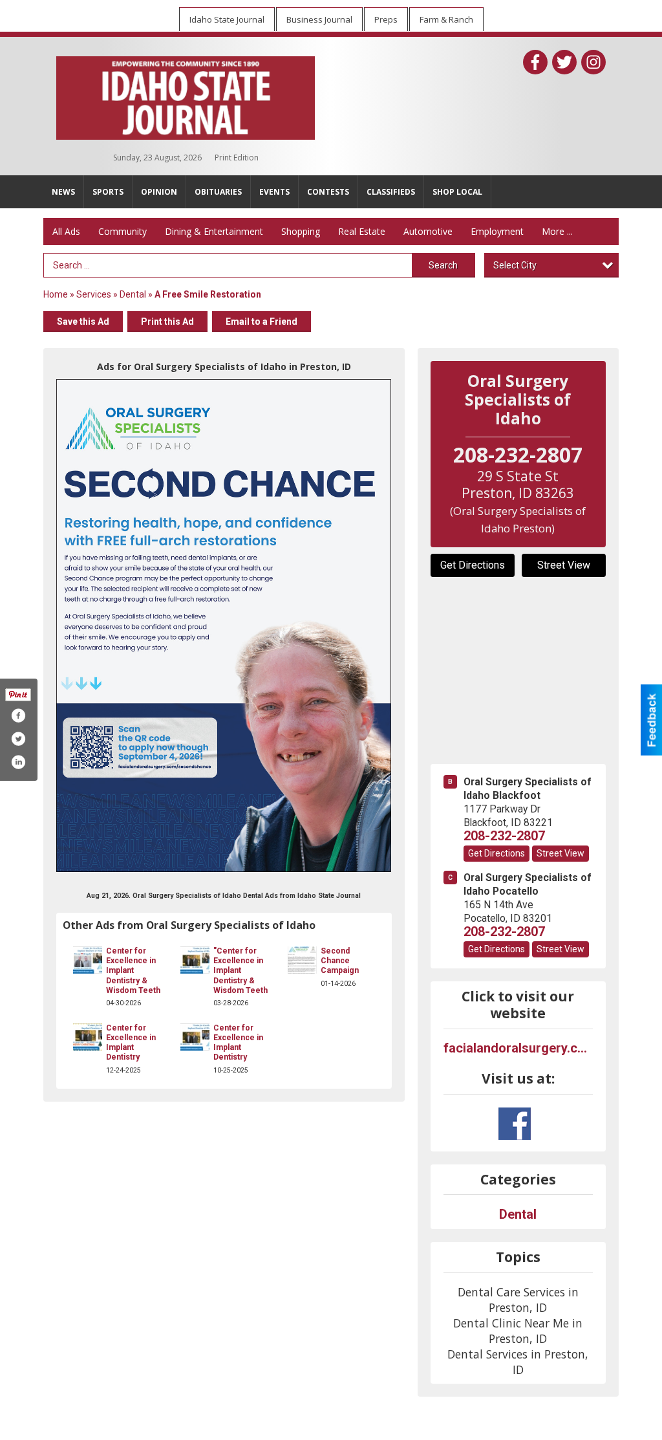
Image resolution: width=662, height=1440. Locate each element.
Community (122, 231)
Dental (133, 294)
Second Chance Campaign (340, 961)
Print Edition (237, 157)
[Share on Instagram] (18, 762)
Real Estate (361, 231)
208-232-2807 (504, 836)
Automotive (428, 231)
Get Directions (472, 565)
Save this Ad (83, 321)
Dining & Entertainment (214, 231)
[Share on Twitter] (18, 739)
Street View (563, 565)
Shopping (300, 231)
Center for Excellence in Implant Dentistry (131, 1042)
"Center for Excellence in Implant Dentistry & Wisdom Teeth (240, 970)
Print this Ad (167, 321)
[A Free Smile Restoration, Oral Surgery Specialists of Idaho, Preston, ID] (224, 625)
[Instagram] (593, 62)
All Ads (66, 231)
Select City (515, 265)
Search (443, 265)
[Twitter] (564, 62)
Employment (497, 231)
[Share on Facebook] (18, 715)
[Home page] (185, 95)
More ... (557, 231)
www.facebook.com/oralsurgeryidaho (514, 1123)
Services (93, 294)
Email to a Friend (261, 321)
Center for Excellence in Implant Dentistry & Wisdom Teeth (133, 970)
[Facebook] (535, 62)
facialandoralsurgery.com (518, 1048)
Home (55, 294)
